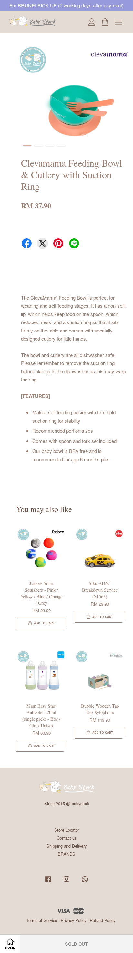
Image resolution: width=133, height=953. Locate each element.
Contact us (67, 838)
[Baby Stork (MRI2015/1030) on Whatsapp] (84, 882)
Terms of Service (41, 920)
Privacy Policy (73, 920)
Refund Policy (102, 920)
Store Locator (66, 830)
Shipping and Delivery (66, 846)
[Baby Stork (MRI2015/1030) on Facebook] (48, 882)
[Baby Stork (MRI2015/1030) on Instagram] (66, 882)
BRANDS (66, 854)
